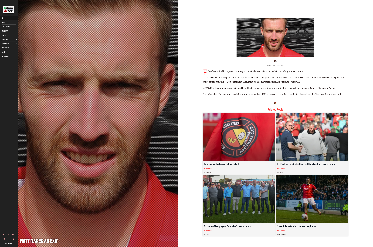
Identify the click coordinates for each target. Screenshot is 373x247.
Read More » (207, 168)
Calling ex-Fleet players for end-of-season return (227, 226)
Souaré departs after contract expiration (296, 226)
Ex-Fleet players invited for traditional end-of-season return (306, 164)
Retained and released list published (221, 164)
